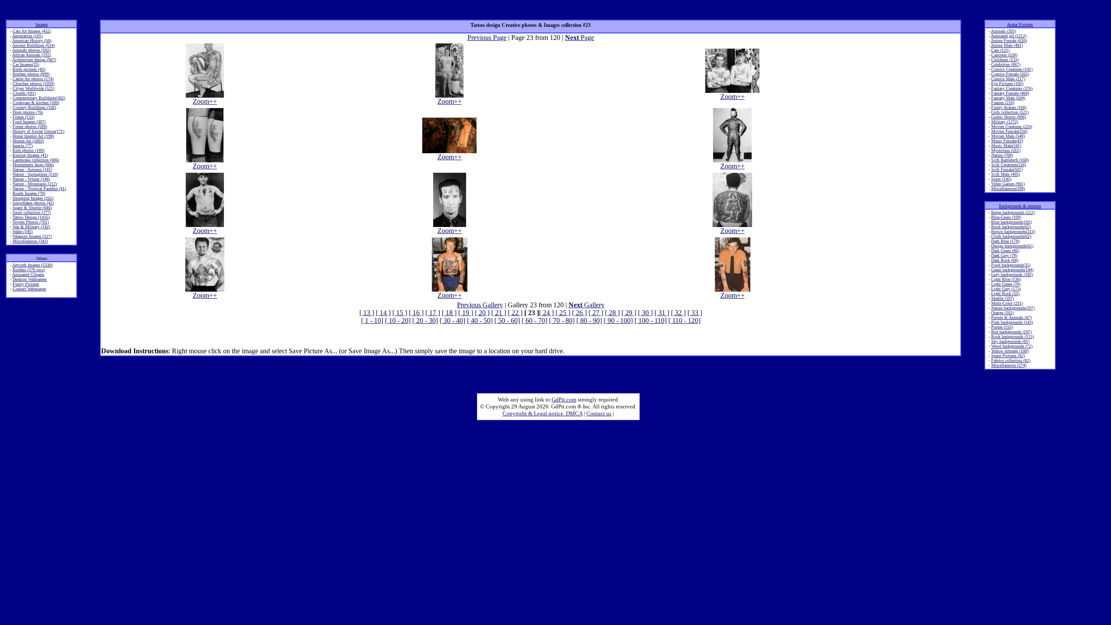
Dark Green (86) (1005, 250)
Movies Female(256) (1009, 131)
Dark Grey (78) (1004, 255)
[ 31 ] (661, 312)
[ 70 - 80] (562, 320)
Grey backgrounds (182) (1012, 274)
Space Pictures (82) (1008, 355)
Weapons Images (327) (32, 236)
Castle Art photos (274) (33, 78)
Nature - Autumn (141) (32, 169)
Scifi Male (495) (1005, 174)
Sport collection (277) (32, 212)
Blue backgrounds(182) (1011, 222)
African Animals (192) (31, 55)
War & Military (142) (31, 226)
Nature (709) (1002, 155)
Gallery (587, 305)
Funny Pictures (26, 284)
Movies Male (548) (1008, 136)
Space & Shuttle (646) (32, 207)
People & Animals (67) (1011, 317)
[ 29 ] (628, 312)
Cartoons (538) (1004, 55)
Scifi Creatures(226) (1008, 164)
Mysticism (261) (1005, 150)
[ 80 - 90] (589, 320)
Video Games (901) (1008, 183)
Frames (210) (1002, 102)
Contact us (598, 413)
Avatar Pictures (1020, 24)
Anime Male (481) (1007, 45)
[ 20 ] (482, 312)
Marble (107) (1002, 298)
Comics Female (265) (1010, 74)
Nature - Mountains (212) (35, 183)
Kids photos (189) (28, 150)
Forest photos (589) (30, 126)
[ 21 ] (498, 312)
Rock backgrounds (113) (1012, 336)
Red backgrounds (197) (1011, 331)
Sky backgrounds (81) (1010, 341)
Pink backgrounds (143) (1012, 322)
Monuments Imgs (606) (33, 164)
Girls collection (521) (1010, 112)
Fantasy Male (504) (1008, 97)
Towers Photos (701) (31, 222)
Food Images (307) (29, 121)
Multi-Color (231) (1007, 303)
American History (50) (31, 40)
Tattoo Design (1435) (31, 217)
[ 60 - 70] (534, 320)
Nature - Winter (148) (31, 179)
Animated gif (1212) (1008, 35)
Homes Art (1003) (28, 140)
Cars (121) (1000, 50)
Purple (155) (1002, 327)
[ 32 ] (678, 312)
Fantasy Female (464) (1010, 93)
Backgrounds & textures (1020, 206)
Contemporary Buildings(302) (39, 97)
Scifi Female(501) (1006, 169)
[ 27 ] (595, 312)
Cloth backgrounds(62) (1011, 236)
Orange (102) (1002, 312)
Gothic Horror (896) (1008, 117)
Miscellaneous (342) (30, 241)
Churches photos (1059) (33, 83)
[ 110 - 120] (684, 320)
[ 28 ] (612, 312)
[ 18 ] (449, 312)
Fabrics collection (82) (1010, 360)
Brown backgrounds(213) (1013, 231)
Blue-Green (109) (1006, 217)
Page (579, 37)
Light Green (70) (1005, 284)
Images (42, 24)
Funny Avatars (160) (1008, 107)
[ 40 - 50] (480, 320)
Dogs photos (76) (28, 112)
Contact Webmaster (29, 288)
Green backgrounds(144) (1012, 269)
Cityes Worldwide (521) (33, 88)
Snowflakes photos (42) (33, 203)
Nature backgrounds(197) (1013, 308)
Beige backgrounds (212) (1013, 212)
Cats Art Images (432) (32, 31)
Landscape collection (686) (36, 160)
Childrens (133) (1005, 59)
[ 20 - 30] (425, 320)
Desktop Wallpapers (30, 279)
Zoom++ (205, 101)
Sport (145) (1001, 179)
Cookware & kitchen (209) (36, 102)
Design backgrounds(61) (1012, 245)
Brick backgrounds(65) (1011, 226)
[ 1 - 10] (372, 320)
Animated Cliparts (28, 274)
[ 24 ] (546, 312)
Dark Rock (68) (1004, 260)
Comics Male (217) (1008, 78)
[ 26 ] (579, 312)
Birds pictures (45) (29, 69)
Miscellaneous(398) (1008, 188)
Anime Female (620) (1009, 40)
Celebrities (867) (1005, 64)
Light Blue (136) (1006, 279)
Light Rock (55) (1005, 293)
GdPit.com (564, 399)
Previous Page (486, 37)
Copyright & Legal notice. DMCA (542, 413)
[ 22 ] (515, 312)
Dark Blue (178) (1005, 241)
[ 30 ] (645, 312)
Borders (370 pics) (29, 269)
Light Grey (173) (1006, 288)
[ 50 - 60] (507, 320)
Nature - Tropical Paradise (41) (39, 188)
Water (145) (23, 231)
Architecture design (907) (34, 59)
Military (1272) (1004, 121)
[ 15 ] (399, 312)
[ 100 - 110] (650, 320)
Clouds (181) (24, 93)
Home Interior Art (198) (33, 136)
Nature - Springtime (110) (35, 174)
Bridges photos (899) (31, 74)
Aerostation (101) (27, 35)
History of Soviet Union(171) (38, 131)
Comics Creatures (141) (1011, 69)
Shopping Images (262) (33, 198)
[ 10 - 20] (398, 320)
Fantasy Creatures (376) (1011, 88)
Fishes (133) (23, 117)
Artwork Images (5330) (32, 265)
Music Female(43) (1007, 140)
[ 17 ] (432, 312)
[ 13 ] (366, 312)
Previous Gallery (480, 305)
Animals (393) (1003, 31)
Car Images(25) (26, 64)
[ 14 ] (383, 312)
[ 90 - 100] (618, 320)
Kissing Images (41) (30, 155)
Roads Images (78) (29, 193)
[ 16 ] (416, 312)
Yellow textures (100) (1010, 351)
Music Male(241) (1006, 145)
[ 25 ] (563, 312)
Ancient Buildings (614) (33, 45)
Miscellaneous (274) (1008, 365)
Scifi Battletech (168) (1010, 160)
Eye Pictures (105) (1007, 83)
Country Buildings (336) (34, 107)
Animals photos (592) (31, 50)
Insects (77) (23, 145)
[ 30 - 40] (452, 320)
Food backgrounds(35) (1010, 265)
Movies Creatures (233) (1011, 126)
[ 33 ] (694, 312)
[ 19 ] (465, 312)
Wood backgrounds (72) (1011, 346)
